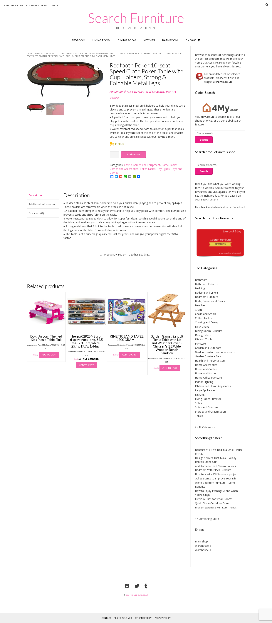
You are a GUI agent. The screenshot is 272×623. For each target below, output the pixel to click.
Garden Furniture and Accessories (215, 352)
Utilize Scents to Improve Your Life (215, 478)
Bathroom (170, 40)
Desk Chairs (202, 326)
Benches (200, 305)
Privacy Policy (163, 618)
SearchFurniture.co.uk (137, 594)
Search (204, 171)
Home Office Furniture (208, 377)
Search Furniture (136, 17)
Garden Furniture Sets (208, 356)
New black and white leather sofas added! (213, 207)
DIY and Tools (203, 339)
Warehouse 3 (203, 550)
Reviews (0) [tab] (36, 213)
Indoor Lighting (204, 382)
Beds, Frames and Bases (210, 301)
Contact (53, 5)
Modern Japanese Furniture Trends (216, 507)
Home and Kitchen (206, 373)
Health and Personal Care (210, 360)
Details (114, 97)
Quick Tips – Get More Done (212, 503)
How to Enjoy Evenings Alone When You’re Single (216, 492)
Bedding (200, 288)
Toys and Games (44, 53)
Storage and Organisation (210, 411)
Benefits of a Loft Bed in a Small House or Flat (219, 451)
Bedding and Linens (207, 292)
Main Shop (201, 541)
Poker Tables (151, 53)
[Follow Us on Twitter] (137, 585)
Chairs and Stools (205, 314)
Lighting (199, 394)
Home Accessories (206, 365)
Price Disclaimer (123, 618)
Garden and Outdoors (208, 348)
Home (30, 53)
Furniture (200, 343)
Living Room (101, 40)
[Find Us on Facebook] (127, 585)
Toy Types (59, 53)
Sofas (198, 403)
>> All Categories (205, 427)
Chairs (198, 309)
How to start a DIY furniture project (216, 474)
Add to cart (133, 154)
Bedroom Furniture (206, 297)
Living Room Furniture (208, 399)
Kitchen (149, 40)
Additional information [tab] (42, 204)
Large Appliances (205, 390)
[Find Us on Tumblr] (146, 585)
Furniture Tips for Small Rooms (213, 499)
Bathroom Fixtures (206, 284)
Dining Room (127, 40)
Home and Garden (206, 369)
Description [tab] (36, 195)
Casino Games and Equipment (110, 53)
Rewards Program (36, 5)
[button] (97, 67)
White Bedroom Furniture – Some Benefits (215, 484)
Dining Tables (203, 335)
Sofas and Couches (206, 407)
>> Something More (207, 518)
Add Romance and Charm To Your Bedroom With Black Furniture (215, 468)
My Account (17, 5)
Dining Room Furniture (208, 331)
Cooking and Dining (206, 322)
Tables (199, 416)
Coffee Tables (203, 318)
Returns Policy (143, 618)
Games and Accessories (80, 53)
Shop (6, 5)
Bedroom (78, 40)
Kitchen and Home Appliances (213, 386)
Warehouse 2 (203, 545)
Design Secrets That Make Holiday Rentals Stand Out (215, 460)
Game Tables (135, 53)
